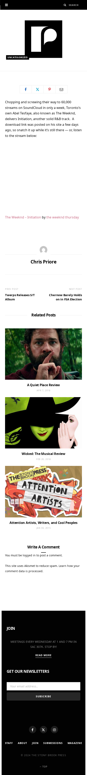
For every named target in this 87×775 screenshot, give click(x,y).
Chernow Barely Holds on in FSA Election (65, 297)
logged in (29, 555)
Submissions (53, 743)
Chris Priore (19, 72)
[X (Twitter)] (43, 729)
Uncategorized (17, 57)
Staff (9, 743)
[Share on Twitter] (38, 89)
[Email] (61, 89)
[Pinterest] (50, 89)
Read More (43, 655)
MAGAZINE (75, 743)
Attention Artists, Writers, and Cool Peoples (43, 522)
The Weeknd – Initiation (23, 217)
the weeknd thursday (62, 217)
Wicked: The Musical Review (43, 453)
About (22, 743)
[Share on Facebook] (26, 89)
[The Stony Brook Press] (43, 39)
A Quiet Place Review (43, 385)
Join (35, 743)
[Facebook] (32, 729)
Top (44, 766)
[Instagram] (54, 729)
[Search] (65, 5)
